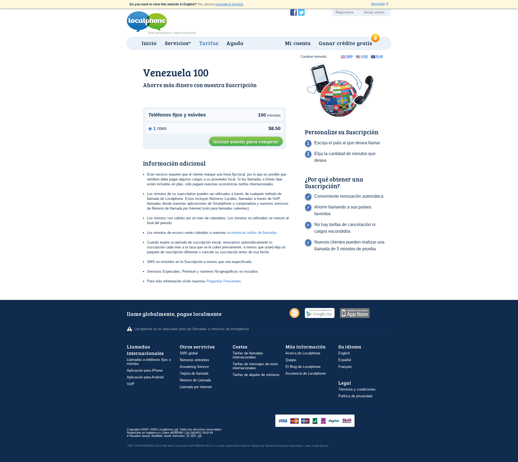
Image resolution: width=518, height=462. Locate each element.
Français (345, 367)
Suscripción (241, 85)
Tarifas (208, 43)
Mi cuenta (298, 43)
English (344, 353)
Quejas (291, 360)
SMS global (189, 353)
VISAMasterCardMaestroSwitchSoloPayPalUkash (322, 421)
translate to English (229, 4)
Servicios (176, 43)
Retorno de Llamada (195, 380)
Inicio (149, 43)
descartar (378, 4)
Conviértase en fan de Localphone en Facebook (293, 12)
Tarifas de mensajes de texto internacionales (255, 366)
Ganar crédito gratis (345, 43)
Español (344, 360)
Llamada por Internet (196, 387)
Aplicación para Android (145, 377)
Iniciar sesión (374, 12)
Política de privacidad (355, 396)
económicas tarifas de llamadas (252, 233)
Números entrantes (194, 360)
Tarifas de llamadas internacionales (248, 355)
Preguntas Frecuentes (223, 281)
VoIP (130, 384)
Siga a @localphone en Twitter (301, 12)
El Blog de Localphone (303, 367)
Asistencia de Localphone (305, 373)
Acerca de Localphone (302, 353)
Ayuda (234, 43)
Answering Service (194, 367)
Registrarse (344, 12)
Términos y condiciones (357, 389)
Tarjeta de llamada (194, 373)
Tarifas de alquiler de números (256, 375)
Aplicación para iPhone (145, 370)
